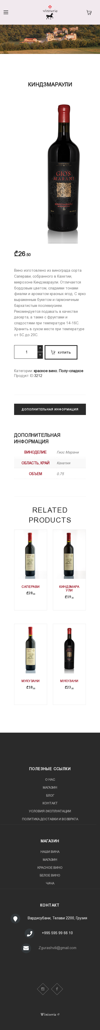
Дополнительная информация (50, 409)
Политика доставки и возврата (50, 819)
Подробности (30, 654)
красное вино (45, 371)
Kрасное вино (50, 868)
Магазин (50, 787)
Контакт (50, 803)
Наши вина (50, 852)
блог (50, 795)
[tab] (50, 412)
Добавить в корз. (31, 563)
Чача (50, 883)
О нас (50, 779)
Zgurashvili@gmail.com (57, 948)
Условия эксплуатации (50, 811)
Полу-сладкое (71, 371)
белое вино (50, 875)
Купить (64, 352)
